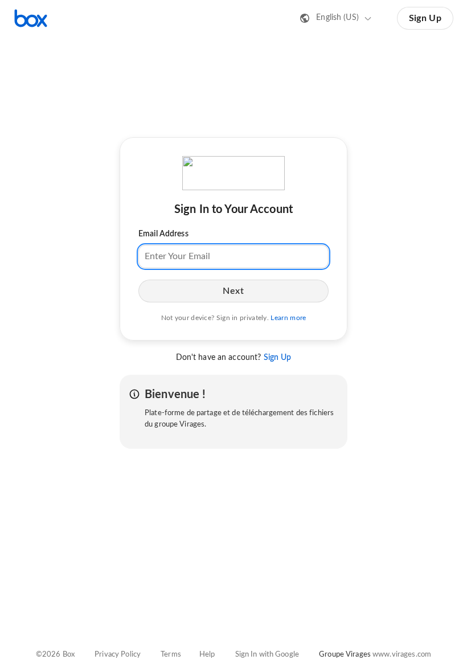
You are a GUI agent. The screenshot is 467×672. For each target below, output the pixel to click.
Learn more (288, 317)
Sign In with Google (267, 654)
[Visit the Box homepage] (31, 18)
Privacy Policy (118, 654)
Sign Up (425, 18)
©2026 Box (55, 654)
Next (233, 291)
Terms (171, 654)
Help (207, 654)
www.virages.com (401, 654)
